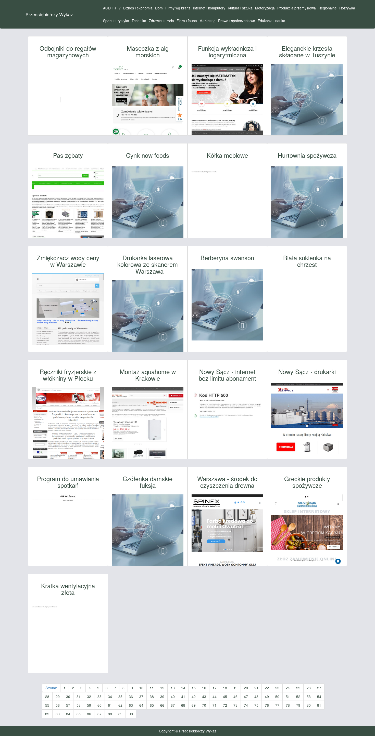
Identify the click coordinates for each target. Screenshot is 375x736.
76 (267, 705)
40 (173, 696)
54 (319, 696)
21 (256, 687)
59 (89, 705)
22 (267, 687)
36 (131, 696)
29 (58, 696)
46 (235, 696)
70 (204, 705)
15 (194, 687)
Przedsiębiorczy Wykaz (49, 14)
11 (152, 687)
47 (246, 696)
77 (277, 705)
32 (89, 696)
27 (319, 687)
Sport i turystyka (116, 20)
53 (309, 696)
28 (47, 696)
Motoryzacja (265, 7)
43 (204, 696)
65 (152, 705)
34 (110, 696)
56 (58, 705)
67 (173, 705)
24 (288, 687)
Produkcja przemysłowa (296, 7)
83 (58, 713)
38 (152, 696)
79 (298, 705)
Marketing (207, 20)
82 (47, 713)
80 (309, 705)
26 (309, 687)
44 (214, 696)
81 (319, 705)
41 (183, 696)
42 (194, 696)
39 (162, 696)
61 (110, 705)
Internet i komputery (209, 7)
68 (183, 705)
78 (288, 705)
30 (68, 696)
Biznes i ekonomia (138, 7)
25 (298, 687)
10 (141, 687)
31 (79, 696)
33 (99, 696)
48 (256, 696)
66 (162, 705)
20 (246, 687)
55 (47, 705)
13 (173, 687)
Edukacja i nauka (271, 20)
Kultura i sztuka (240, 7)
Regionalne (327, 7)
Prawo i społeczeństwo (236, 20)
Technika (139, 20)
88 (110, 713)
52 (298, 696)
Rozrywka (347, 7)
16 (204, 687)
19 (235, 687)
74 (246, 705)
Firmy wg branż (177, 7)
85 (79, 713)
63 (131, 705)
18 (225, 687)
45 (225, 696)
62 (120, 705)
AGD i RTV (112, 7)
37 (141, 696)
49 (267, 696)
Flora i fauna (187, 20)
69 (194, 705)
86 (89, 713)
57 (68, 705)
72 (225, 705)
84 (68, 713)
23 (277, 687)
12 (162, 687)
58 (79, 705)
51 (288, 696)
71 (214, 705)
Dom (159, 7)
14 (183, 687)
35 (120, 696)
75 (256, 705)
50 (277, 696)
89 (120, 713)
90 (131, 713)
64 (141, 705)
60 (99, 705)
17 (214, 687)
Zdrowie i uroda (161, 20)
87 (99, 713)
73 (235, 705)
